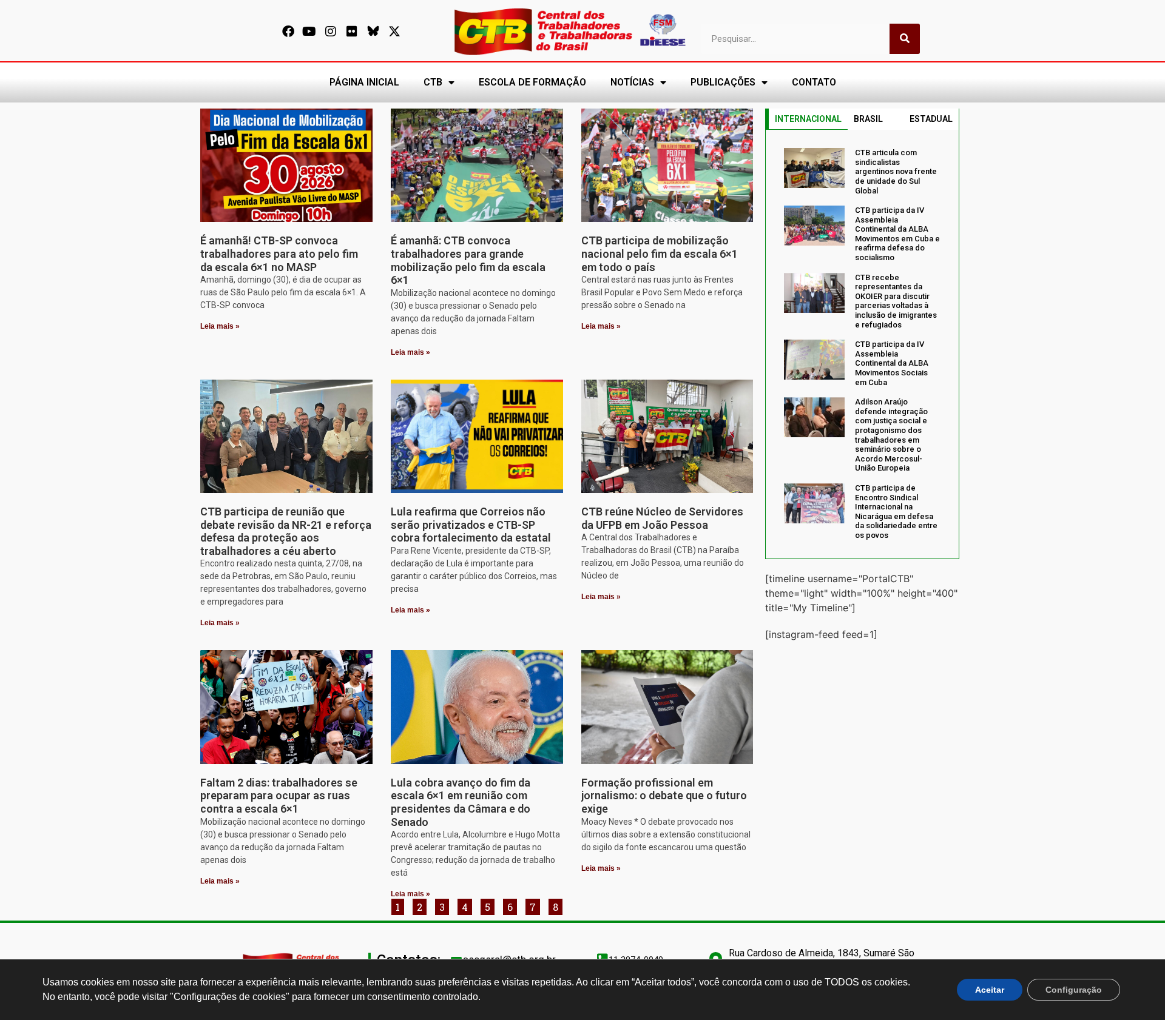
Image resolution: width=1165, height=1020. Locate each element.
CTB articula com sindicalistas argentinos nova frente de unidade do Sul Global (896, 171)
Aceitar (989, 990)
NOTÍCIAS (632, 82)
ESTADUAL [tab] (931, 119)
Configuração (1073, 990)
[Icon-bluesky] (373, 31)
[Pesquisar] (905, 39)
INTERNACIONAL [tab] (808, 119)
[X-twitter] (394, 31)
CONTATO (814, 82)
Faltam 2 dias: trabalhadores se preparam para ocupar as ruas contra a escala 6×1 (278, 795)
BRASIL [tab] (868, 119)
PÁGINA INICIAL (364, 82)
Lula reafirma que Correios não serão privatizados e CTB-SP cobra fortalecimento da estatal (471, 524)
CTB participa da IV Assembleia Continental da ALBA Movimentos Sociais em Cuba (891, 363)
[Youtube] (309, 31)
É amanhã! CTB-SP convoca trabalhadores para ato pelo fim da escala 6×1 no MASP (279, 253)
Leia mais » (220, 326)
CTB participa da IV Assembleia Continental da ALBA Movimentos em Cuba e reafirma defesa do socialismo (897, 234)
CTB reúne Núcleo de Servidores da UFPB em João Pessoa (662, 518)
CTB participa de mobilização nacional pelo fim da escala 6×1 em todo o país (659, 253)
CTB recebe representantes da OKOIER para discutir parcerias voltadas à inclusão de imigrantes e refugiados (896, 301)
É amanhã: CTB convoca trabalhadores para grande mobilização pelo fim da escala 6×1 (468, 260)
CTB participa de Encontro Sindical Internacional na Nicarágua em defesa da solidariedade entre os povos (896, 511)
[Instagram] (330, 31)
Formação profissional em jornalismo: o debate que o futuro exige (664, 795)
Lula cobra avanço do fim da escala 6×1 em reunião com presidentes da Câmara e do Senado (460, 802)
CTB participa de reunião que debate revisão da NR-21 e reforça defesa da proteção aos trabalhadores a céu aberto (285, 531)
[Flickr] (352, 31)
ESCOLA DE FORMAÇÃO (532, 82)
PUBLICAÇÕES (723, 82)
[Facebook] (288, 31)
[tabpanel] (862, 344)
